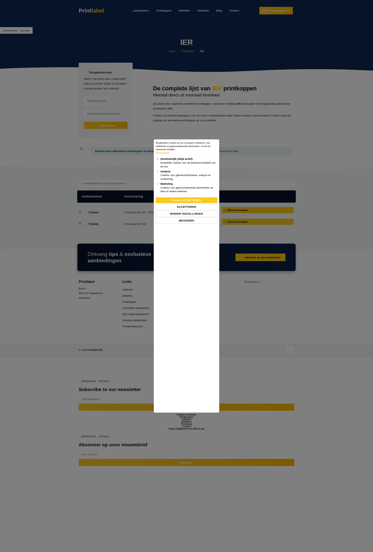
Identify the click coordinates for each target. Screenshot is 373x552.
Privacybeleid (162, 152)
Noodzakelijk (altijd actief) (176, 159)
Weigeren (186, 220)
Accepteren (186, 206)
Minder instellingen (186, 213)
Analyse (165, 171)
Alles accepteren (186, 200)
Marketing (166, 183)
